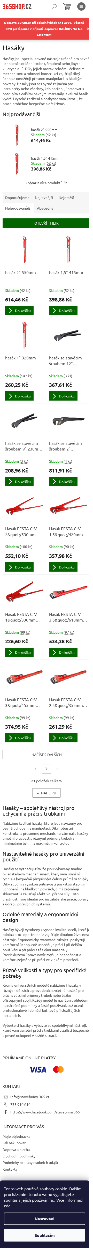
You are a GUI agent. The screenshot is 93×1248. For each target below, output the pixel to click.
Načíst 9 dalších (47, 754)
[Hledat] (54, 6)
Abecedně (45, 208)
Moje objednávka (16, 1136)
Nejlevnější (44, 197)
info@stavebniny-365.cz (30, 1096)
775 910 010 (20, 1104)
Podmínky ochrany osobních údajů (30, 1162)
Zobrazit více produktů (44, 182)
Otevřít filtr (46, 223)
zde (7, 1205)
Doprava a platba (16, 1149)
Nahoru (48, 793)
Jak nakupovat (14, 1142)
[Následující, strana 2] (46, 768)
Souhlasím (45, 1235)
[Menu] (81, 6)
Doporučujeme (17, 197)
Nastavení (45, 1218)
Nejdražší (66, 197)
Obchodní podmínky (19, 1156)
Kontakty (10, 1169)
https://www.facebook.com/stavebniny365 (45, 1112)
